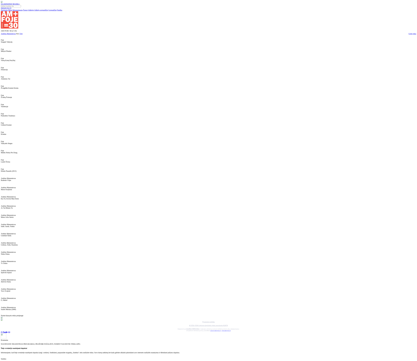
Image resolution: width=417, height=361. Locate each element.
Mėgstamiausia (17, 10)
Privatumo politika (208, 322)
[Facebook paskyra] (3, 332)
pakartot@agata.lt (215, 330)
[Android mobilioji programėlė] (7, 332)
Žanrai (25, 10)
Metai (10, 10)
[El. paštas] (9, 332)
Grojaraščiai (52, 10)
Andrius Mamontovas (8, 34)
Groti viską (412, 34)
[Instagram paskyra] (1, 332)
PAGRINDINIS (6, 4)
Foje (21, 34)
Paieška (59, 10)
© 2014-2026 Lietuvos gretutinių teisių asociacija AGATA (208, 325)
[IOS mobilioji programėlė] (5, 332)
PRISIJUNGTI (6, 8)
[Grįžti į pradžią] (2, 2)
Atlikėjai (31, 10)
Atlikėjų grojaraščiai (41, 10)
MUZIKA (16, 4)
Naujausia (4, 10)
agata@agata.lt (226, 330)
